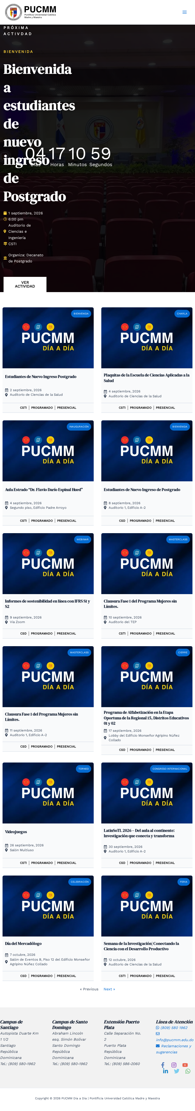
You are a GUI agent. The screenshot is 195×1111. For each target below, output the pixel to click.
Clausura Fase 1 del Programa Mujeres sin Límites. (140, 603)
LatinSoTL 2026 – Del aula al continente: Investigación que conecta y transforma (139, 833)
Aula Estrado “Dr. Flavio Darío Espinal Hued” (44, 489)
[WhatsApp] (188, 1071)
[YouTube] (185, 1065)
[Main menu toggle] (184, 12)
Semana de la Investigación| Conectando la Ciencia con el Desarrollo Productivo (141, 946)
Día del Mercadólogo (23, 943)
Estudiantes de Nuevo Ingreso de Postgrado (142, 489)
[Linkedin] (165, 1071)
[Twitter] (177, 1071)
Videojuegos (16, 831)
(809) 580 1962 (173, 1027)
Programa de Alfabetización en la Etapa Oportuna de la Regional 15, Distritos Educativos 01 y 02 (146, 717)
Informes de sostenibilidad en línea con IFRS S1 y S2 (47, 603)
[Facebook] (163, 1065)
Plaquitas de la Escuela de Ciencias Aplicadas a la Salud (146, 377)
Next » (109, 989)
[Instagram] (174, 1065)
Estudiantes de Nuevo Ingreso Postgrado (40, 376)
